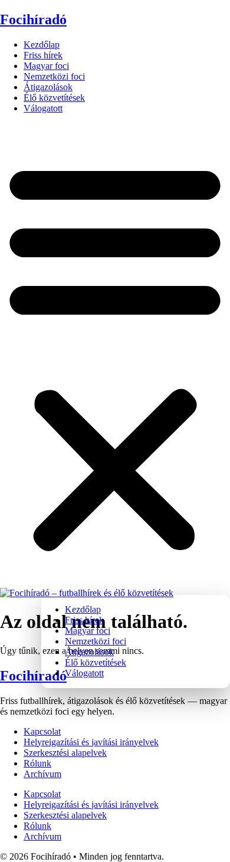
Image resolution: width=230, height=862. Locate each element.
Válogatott (43, 108)
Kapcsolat (42, 731)
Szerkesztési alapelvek (65, 753)
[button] (115, 355)
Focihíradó (33, 19)
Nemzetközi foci (54, 76)
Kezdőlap (42, 45)
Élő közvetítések (54, 98)
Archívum (42, 774)
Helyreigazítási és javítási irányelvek (91, 742)
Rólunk (37, 763)
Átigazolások (48, 87)
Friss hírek (43, 55)
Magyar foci (46, 66)
